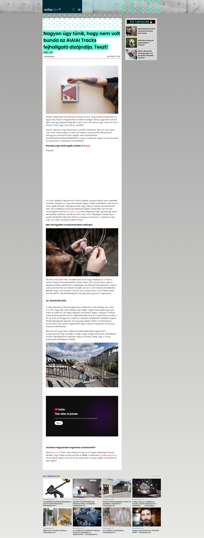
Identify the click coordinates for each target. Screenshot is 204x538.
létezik (87, 145)
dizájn (46, 52)
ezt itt (56, 452)
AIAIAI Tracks (75, 211)
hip (51, 52)
